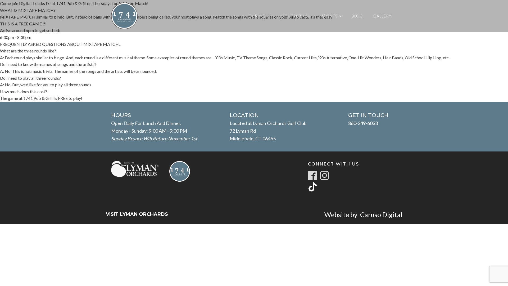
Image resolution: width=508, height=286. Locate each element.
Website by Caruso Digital (363, 214)
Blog (357, 16)
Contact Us (294, 16)
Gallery (382, 16)
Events (330, 16)
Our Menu (259, 16)
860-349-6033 (363, 123)
